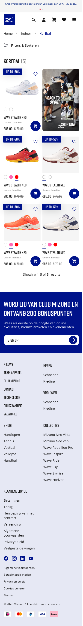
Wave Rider (52, 460)
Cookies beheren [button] (14, 588)
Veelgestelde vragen (19, 548)
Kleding (49, 381)
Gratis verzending (14, 3)
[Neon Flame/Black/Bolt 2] (12, 178)
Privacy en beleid (14, 581)
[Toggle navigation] (74, 20)
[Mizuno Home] (9, 19)
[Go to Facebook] (6, 558)
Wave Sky (50, 467)
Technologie (12, 397)
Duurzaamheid (13, 405)
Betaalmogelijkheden (17, 574)
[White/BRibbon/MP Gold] (6, 178)
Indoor (26, 33)
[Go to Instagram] (14, 558)
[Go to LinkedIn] (22, 558)
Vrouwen (50, 392)
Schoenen (51, 375)
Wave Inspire (53, 454)
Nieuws (8, 364)
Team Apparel (13, 372)
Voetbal (9, 447)
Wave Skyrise (53, 473)
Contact (9, 389)
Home (8, 33)
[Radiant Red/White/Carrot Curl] (17, 178)
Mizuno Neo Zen (56, 441)
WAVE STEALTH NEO (15, 117)
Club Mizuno (12, 381)
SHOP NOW (68, 124)
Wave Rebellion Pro (58, 447)
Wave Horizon (54, 479)
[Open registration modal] (44, 19)
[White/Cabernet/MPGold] (6, 110)
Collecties (51, 425)
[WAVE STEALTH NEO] (22, 87)
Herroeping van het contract (19, 515)
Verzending (12, 524)
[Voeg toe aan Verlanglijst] (35, 74)
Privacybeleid (14, 542)
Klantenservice (15, 491)
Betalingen (12, 500)
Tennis (9, 441)
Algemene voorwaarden (14, 533)
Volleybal (11, 454)
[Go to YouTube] (31, 558)
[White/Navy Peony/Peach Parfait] (12, 110)
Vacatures (10, 414)
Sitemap (9, 595)
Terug (8, 507)
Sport (8, 425)
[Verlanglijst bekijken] (64, 19)
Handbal (10, 460)
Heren (47, 365)
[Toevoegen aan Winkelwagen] (35, 126)
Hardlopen (12, 434)
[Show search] (34, 19)
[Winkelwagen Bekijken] (54, 19)
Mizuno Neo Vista (56, 434)
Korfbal (45, 33)
